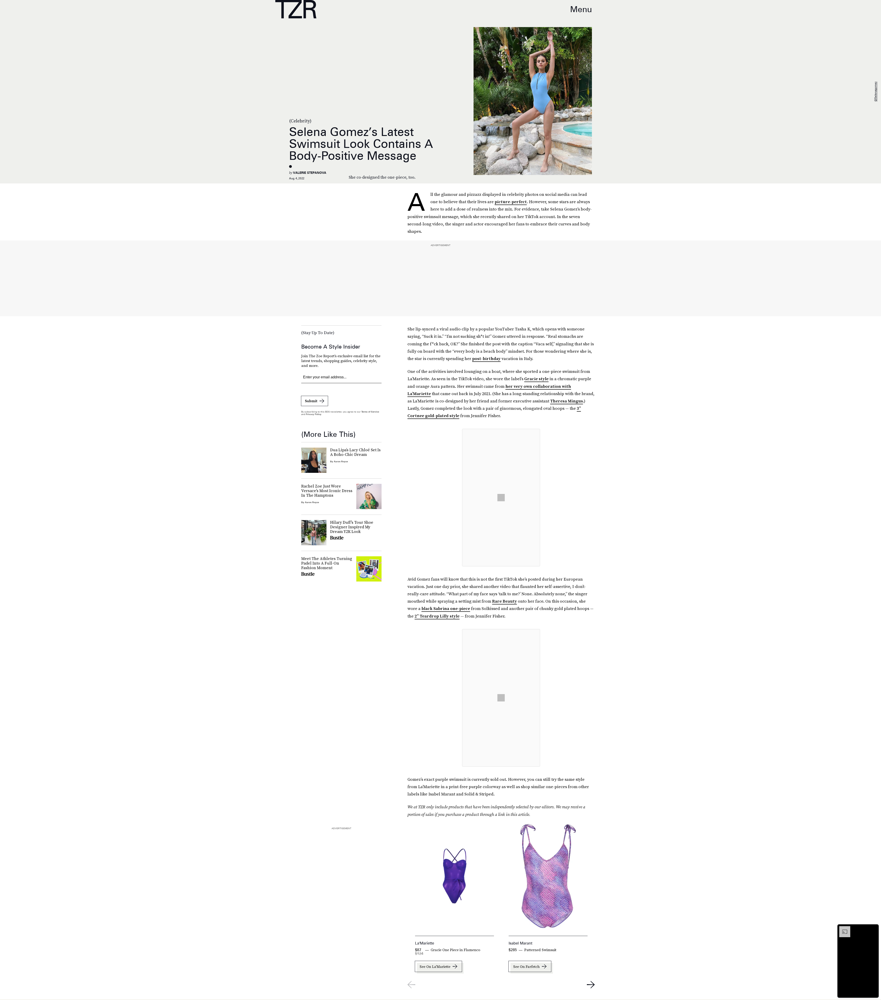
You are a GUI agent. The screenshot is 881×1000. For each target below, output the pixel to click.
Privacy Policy (313, 414)
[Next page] (591, 984)
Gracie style (536, 379)
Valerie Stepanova (309, 173)
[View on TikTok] (501, 497)
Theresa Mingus (566, 401)
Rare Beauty (504, 601)
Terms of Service (370, 411)
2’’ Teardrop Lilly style (437, 616)
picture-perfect (511, 202)
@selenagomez (875, 92)
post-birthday (486, 358)
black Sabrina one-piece (445, 608)
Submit (311, 400)
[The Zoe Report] (295, 9)
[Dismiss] (873, 928)
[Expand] (842, 928)
